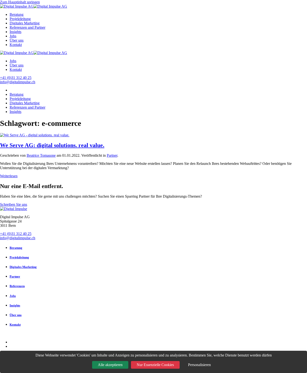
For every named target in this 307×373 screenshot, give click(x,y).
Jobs (13, 36)
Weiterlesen (9, 176)
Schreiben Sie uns (13, 204)
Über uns (17, 40)
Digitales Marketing (25, 23)
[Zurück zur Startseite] (33, 6)
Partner (112, 155)
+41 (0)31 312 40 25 (15, 78)
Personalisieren (199, 365)
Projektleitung (20, 19)
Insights (15, 32)
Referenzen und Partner (27, 27)
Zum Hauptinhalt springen (20, 2)
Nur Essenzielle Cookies (155, 365)
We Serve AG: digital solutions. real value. (52, 145)
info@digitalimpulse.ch (17, 82)
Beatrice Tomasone (41, 155)
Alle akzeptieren (110, 365)
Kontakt (16, 45)
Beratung (17, 14)
